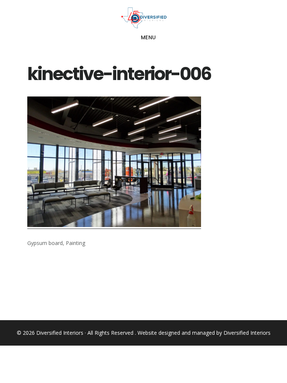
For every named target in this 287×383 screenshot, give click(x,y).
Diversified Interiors (143, 17)
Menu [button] (148, 37)
